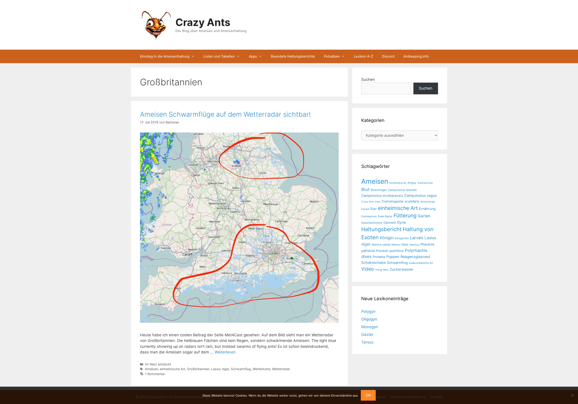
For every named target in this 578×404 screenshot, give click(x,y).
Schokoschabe (373, 262)
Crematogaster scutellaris (400, 201)
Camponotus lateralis (402, 190)
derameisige (427, 201)
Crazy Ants (202, 22)
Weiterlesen (225, 352)
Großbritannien (198, 369)
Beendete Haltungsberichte (293, 56)
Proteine (379, 257)
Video (367, 269)
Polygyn (368, 311)
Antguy (411, 182)
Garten (424, 216)
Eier (374, 209)
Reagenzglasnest (415, 256)
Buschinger (379, 190)
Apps (253, 56)
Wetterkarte (261, 369)
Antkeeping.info (416, 56)
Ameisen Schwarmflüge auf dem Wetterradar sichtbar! (225, 114)
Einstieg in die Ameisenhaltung (164, 56)
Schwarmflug (241, 369)
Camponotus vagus (420, 195)
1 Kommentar (155, 374)
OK (368, 395)
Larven (416, 237)
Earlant (365, 209)
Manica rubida (381, 244)
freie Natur (385, 216)
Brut (365, 189)
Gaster (367, 334)
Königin (387, 237)
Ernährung (427, 209)
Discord (388, 56)
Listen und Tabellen (219, 56)
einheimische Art (172, 369)
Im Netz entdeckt (158, 364)
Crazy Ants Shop (370, 201)
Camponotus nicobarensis (382, 196)
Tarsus (367, 342)
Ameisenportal (397, 182)
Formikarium (369, 216)
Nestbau (414, 244)
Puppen (392, 256)
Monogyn (369, 327)
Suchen (368, 79)
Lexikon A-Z (363, 56)
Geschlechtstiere (371, 222)
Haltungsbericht (381, 229)
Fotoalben (332, 56)
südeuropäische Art (421, 263)
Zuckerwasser (401, 269)
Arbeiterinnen (425, 182)
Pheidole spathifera (390, 251)
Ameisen (151, 369)
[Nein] (572, 395)
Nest (405, 244)
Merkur (396, 244)
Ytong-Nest (382, 269)
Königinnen (402, 238)
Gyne (401, 222)
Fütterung (405, 215)
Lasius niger (220, 369)
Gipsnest (389, 222)
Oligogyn (369, 319)
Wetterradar (281, 369)
